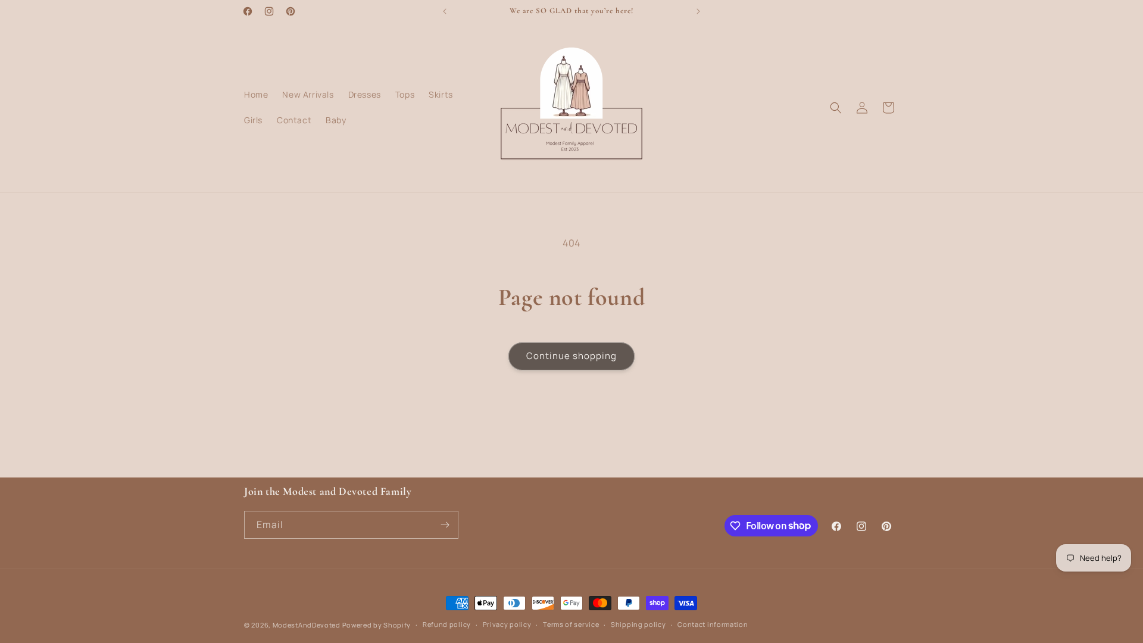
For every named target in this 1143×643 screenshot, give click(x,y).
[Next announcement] (698, 11)
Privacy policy (507, 624)
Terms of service (571, 624)
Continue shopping (571, 355)
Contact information (712, 624)
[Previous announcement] (445, 11)
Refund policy (447, 624)
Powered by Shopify (376, 624)
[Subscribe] (445, 525)
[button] (836, 108)
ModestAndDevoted (307, 624)
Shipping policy (638, 624)
